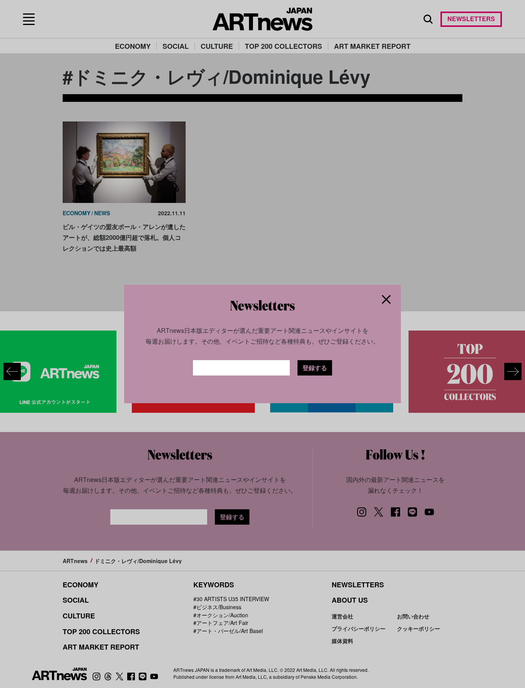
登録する (314, 367)
